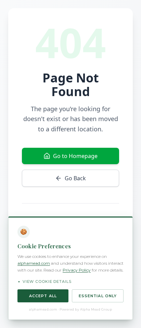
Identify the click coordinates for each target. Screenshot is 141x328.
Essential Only (98, 295)
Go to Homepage (75, 156)
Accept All (43, 295)
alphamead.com (33, 263)
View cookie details (44, 281)
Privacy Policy (77, 270)
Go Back (75, 178)
